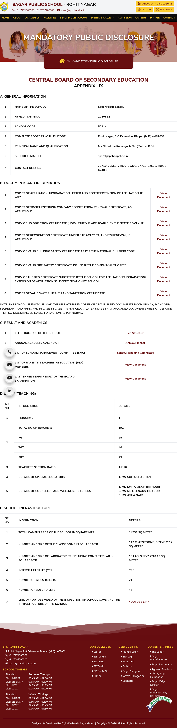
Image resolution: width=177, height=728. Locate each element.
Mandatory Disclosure (156, 3)
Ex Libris (127, 666)
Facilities (50, 17)
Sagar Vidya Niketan (157, 683)
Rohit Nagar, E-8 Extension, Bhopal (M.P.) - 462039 (36, 651)
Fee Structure (135, 333)
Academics (32, 17)
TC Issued (128, 661)
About (17, 17)
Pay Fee (155, 17)
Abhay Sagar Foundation (158, 675)
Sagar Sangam (131, 671)
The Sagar (157, 651)
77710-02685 (147, 166)
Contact (169, 17)
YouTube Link (139, 602)
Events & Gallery (102, 17)
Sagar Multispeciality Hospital (158, 692)
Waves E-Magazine (133, 676)
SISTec (97, 651)
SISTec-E (98, 666)
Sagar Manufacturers (158, 657)
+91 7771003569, (25, 10)
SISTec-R (98, 661)
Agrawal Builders (161, 669)
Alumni (146, 9)
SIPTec (97, 676)
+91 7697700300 (17, 659)
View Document (135, 365)
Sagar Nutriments (162, 664)
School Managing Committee (135, 353)
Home (5, 17)
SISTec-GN (99, 656)
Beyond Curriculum (73, 17)
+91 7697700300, (45, 10)
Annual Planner (135, 343)
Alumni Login (130, 651)
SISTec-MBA (100, 671)
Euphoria (127, 680)
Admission (125, 17)
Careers (141, 17)
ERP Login (165, 9)
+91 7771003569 (17, 655)
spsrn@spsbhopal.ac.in (72, 10)
